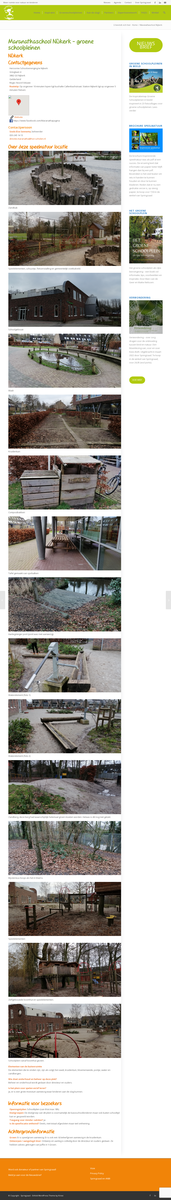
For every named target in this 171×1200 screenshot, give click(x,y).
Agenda (117, 2)
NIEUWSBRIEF (146, 45)
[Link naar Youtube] (165, 2)
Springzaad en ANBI (100, 1178)
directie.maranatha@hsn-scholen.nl (28, 138)
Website (18, 117)
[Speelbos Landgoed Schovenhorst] (2, 600)
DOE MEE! (137, 379)
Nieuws (107, 2)
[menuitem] (107, 2)
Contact (128, 2)
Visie (92, 1168)
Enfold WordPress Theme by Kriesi (47, 1195)
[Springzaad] (8, 12)
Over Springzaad (143, 2)
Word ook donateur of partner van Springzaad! (32, 1169)
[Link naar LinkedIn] (160, 2)
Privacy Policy (97, 1173)
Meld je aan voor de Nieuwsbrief (24, 1175)
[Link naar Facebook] (155, 2)
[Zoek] (164, 12)
